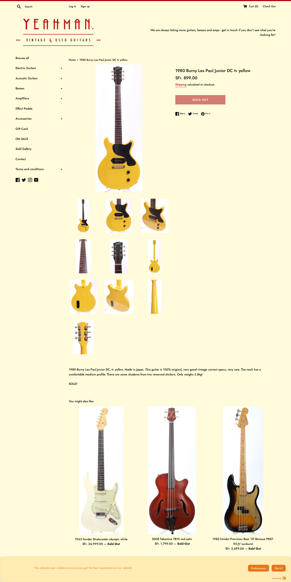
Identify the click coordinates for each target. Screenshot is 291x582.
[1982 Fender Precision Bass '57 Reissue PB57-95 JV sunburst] (243, 470)
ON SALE (22, 139)
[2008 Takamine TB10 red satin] (172, 470)
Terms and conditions (39, 169)
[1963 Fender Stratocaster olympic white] (101, 471)
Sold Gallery (24, 149)
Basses (39, 88)
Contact (21, 159)
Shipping (180, 85)
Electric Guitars (39, 68)
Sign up (85, 6)
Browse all (22, 58)
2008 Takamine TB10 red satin (172, 539)
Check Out (269, 6)
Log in (72, 6)
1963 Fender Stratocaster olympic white (101, 539)
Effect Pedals (24, 108)
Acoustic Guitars (39, 78)
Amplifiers (39, 98)
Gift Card (22, 129)
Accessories (39, 118)
